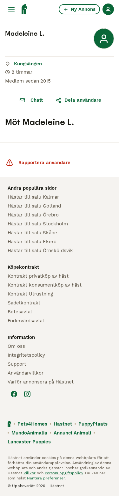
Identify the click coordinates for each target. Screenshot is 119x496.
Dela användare (82, 100)
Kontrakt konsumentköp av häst (45, 285)
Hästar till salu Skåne (32, 233)
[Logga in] (108, 9)
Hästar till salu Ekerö (32, 241)
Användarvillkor (25, 373)
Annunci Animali (72, 433)
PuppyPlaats (93, 424)
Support (17, 364)
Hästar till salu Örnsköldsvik (40, 250)
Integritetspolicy (26, 355)
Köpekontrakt (23, 267)
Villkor (29, 473)
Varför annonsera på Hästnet (41, 382)
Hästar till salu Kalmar (33, 197)
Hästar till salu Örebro (33, 215)
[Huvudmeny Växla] (11, 9)
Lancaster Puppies (29, 442)
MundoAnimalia (29, 433)
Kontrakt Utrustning (30, 294)
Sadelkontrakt (24, 303)
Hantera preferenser (46, 478)
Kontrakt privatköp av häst (38, 276)
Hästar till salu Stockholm (38, 224)
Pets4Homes (32, 424)
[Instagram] (27, 394)
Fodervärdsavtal (26, 321)
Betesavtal (20, 312)
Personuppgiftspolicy (64, 473)
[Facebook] (14, 394)
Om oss (16, 346)
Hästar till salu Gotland (34, 206)
